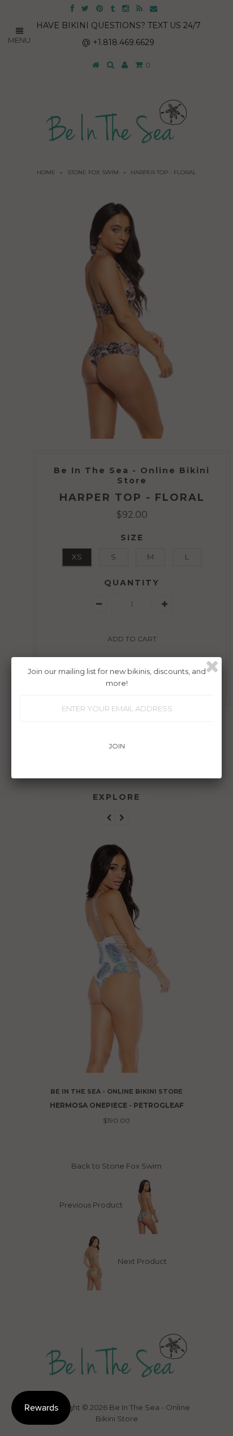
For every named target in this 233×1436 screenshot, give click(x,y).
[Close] (212, 666)
